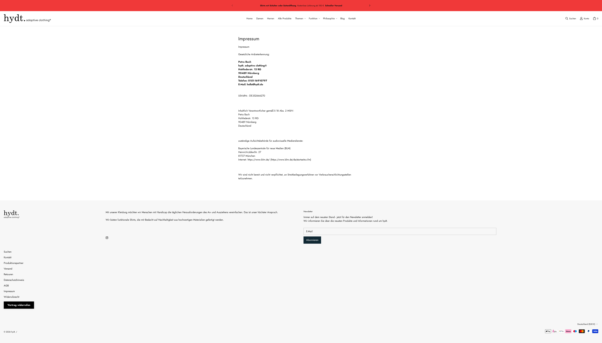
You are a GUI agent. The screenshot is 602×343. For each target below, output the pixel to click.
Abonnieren (312, 240)
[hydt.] (27, 18)
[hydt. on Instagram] (107, 238)
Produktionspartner (13, 263)
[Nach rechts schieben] (369, 5)
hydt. (13, 331)
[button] (300, 18)
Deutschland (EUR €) (586, 324)
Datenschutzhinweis (14, 280)
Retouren (8, 274)
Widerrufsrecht (11, 297)
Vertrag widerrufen (19, 305)
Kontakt (7, 257)
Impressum (9, 291)
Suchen (7, 252)
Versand (8, 268)
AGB (6, 285)
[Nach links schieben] (232, 5)
